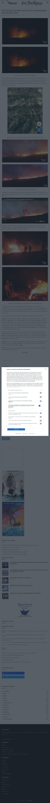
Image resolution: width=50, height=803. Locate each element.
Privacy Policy (32, 433)
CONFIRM (16, 429)
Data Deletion (18, 433)
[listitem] (25, 390)
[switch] (40, 393)
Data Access (25, 433)
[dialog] (25, 401)
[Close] (46, 369)
